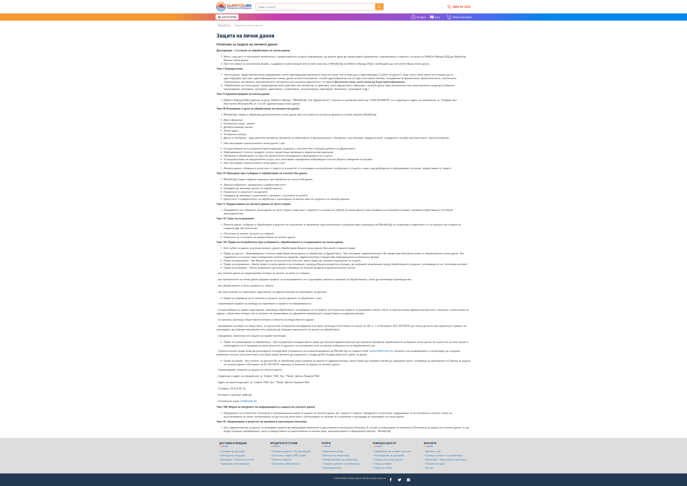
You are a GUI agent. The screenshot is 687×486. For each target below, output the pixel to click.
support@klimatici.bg (381, 351)
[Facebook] (390, 479)
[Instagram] (408, 479)
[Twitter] (399, 479)
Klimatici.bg (224, 25)
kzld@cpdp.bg (248, 401)
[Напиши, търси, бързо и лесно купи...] (379, 7)
